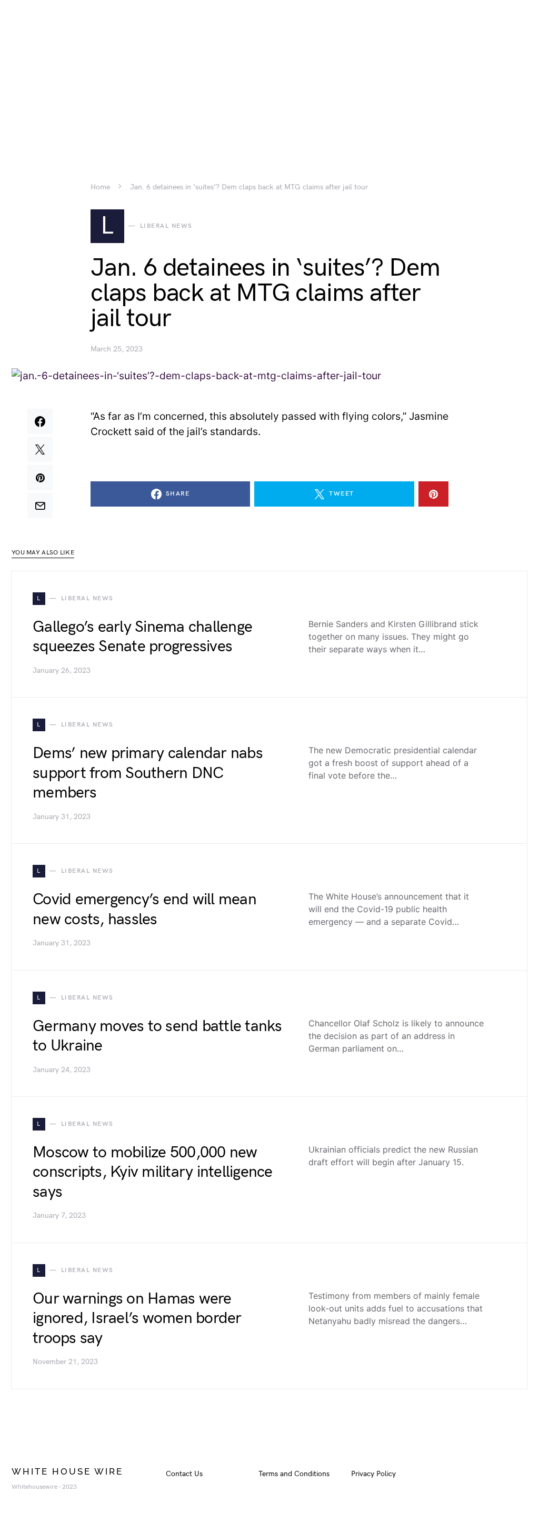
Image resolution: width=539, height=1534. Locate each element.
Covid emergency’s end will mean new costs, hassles (144, 909)
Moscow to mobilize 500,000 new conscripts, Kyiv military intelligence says (153, 1172)
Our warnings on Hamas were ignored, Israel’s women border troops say (137, 1318)
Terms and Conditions (294, 1473)
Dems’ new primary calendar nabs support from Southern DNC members (148, 773)
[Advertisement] (269, 73)
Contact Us (184, 1473)
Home (100, 187)
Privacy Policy (373, 1473)
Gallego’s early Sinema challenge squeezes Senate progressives (142, 637)
